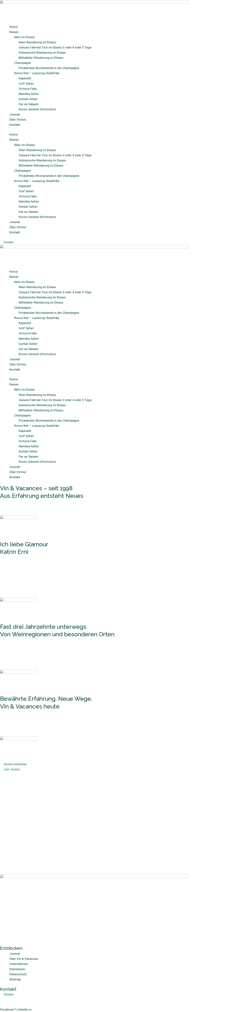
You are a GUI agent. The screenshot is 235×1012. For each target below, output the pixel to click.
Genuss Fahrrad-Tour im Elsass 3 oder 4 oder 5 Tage (55, 47)
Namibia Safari (29, 94)
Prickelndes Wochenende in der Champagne (49, 68)
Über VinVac (17, 119)
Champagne (22, 63)
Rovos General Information (37, 109)
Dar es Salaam (29, 104)
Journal (14, 114)
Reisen (14, 32)
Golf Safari (26, 83)
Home (13, 27)
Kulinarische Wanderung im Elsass (42, 52)
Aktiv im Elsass (24, 37)
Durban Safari (28, 99)
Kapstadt (25, 78)
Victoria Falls (28, 89)
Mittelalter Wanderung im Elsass (41, 57)
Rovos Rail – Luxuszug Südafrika (36, 73)
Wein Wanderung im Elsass (37, 42)
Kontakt (14, 125)
